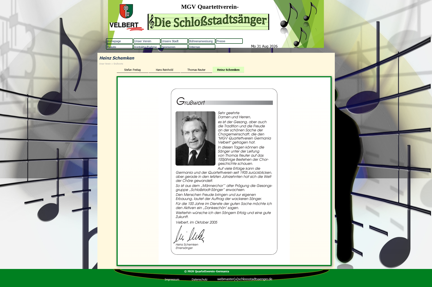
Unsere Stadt (170, 41)
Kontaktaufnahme (145, 47)
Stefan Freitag (132, 69)
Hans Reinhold (164, 69)
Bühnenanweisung (201, 41)
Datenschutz (199, 279)
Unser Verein (142, 41)
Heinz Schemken (228, 69)
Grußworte (118, 63)
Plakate (111, 47)
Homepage (114, 41)
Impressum (172, 279)
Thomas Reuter (196, 69)
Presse (221, 41)
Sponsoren (168, 47)
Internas (194, 47)
